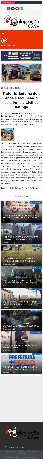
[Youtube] (17, 8)
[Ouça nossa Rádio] (4, 41)
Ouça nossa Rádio (8, 46)
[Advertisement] (21, 398)
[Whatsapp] (21, 8)
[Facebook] (9, 8)
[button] (3, 33)
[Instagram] (13, 8)
